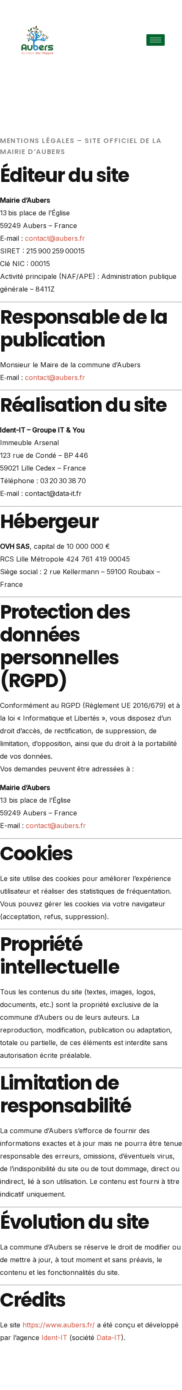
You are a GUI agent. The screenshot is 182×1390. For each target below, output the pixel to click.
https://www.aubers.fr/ (58, 1325)
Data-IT (109, 1337)
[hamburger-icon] (155, 40)
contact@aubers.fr (55, 238)
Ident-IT (54, 1337)
